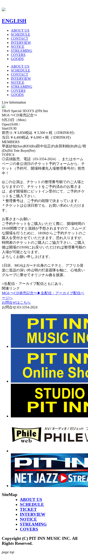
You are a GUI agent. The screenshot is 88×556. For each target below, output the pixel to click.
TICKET (28, 509)
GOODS (17, 59)
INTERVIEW (21, 42)
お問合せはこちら (16, 302)
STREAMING (21, 51)
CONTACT (19, 38)
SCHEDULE (20, 34)
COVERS (18, 55)
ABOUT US (20, 30)
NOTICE (17, 47)
